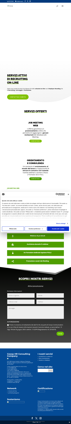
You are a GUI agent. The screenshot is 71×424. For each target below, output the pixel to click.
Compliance (10, 381)
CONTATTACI (35, 141)
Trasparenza (17, 381)
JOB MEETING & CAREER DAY (46, 356)
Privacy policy (10, 379)
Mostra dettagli (61, 223)
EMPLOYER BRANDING (44, 358)
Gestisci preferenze (34, 228)
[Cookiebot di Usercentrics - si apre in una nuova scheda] (57, 194)
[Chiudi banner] (68, 194)
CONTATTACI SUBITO (18, 97)
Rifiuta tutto (13, 228)
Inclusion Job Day (12, 391)
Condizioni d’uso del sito (13, 382)
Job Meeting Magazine (13, 393)
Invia (60, 333)
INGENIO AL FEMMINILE (44, 360)
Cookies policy (18, 379)
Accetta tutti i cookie (58, 228)
